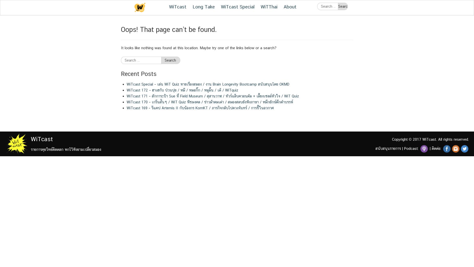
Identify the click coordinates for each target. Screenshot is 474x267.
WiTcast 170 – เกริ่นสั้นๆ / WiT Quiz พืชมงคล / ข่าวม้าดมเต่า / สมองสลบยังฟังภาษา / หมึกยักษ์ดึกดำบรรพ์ (210, 102)
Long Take (204, 6)
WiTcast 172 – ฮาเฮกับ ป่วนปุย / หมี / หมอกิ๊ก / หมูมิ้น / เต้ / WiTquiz (182, 90)
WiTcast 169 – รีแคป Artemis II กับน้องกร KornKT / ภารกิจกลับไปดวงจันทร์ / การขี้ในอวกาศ (200, 108)
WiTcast (177, 6)
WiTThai (269, 6)
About (290, 6)
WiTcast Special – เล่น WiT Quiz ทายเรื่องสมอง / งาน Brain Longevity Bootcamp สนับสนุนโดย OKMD (208, 84)
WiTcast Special (238, 6)
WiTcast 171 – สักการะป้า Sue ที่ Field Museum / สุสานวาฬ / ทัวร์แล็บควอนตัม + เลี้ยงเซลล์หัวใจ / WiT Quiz (213, 96)
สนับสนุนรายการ (388, 148)
